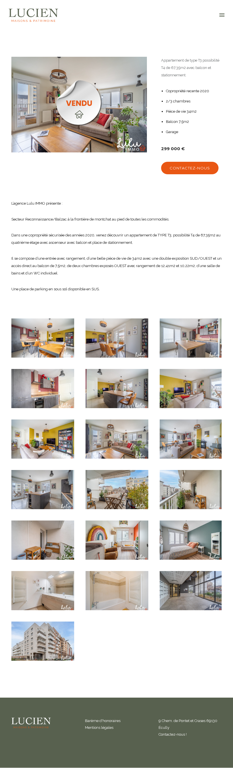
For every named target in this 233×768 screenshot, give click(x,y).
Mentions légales (99, 727)
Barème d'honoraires (102, 721)
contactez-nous (190, 168)
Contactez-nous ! (173, 734)
